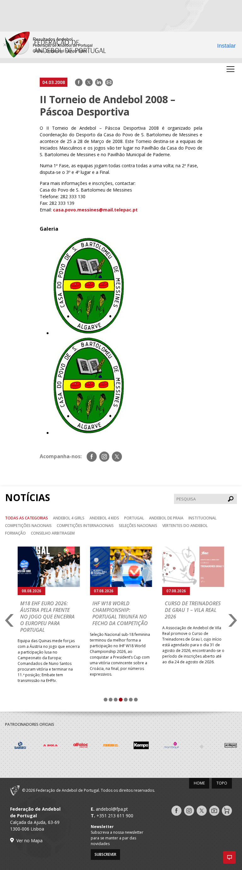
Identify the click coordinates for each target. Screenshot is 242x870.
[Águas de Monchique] (171, 746)
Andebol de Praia (166, 518)
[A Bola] (50, 746)
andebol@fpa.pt (112, 809)
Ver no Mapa (29, 840)
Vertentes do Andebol (185, 525)
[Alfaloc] (80, 746)
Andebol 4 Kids (104, 518)
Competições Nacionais (28, 525)
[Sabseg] (20, 746)
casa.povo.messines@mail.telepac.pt (95, 210)
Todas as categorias (26, 518)
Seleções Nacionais (138, 525)
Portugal (134, 518)
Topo (221, 783)
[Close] (5, 45)
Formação (15, 533)
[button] (229, 857)
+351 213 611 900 (114, 816)
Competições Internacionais (85, 525)
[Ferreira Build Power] (111, 746)
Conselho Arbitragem (53, 533)
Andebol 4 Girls (68, 518)
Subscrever (105, 854)
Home (199, 783)
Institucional (202, 518)
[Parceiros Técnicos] (201, 746)
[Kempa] (141, 746)
